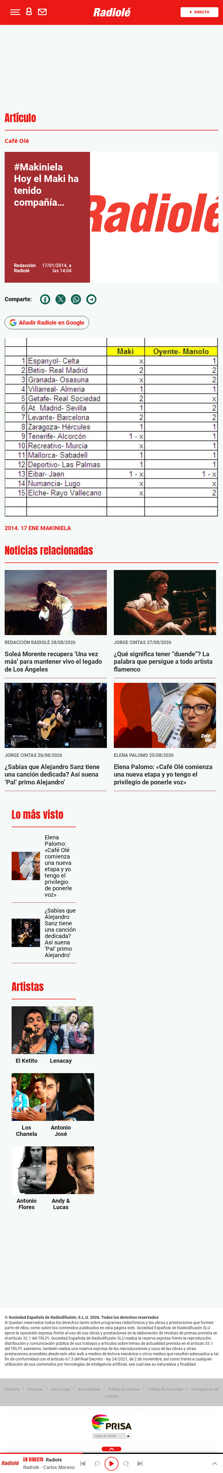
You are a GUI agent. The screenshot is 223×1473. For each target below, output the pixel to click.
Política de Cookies (124, 1389)
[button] (14, 12)
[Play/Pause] (111, 1464)
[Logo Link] (113, 12)
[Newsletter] (44, 12)
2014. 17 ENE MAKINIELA (38, 528)
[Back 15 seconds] (97, 1464)
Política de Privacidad (165, 1389)
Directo (201, 12)
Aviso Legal (60, 1389)
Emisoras (35, 1389)
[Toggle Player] (214, 1464)
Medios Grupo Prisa (111, 1435)
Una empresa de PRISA (111, 1422)
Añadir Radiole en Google (51, 322)
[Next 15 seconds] (126, 1464)
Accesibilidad (89, 1389)
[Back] (83, 1464)
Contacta (12, 1389)
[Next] (140, 1464)
